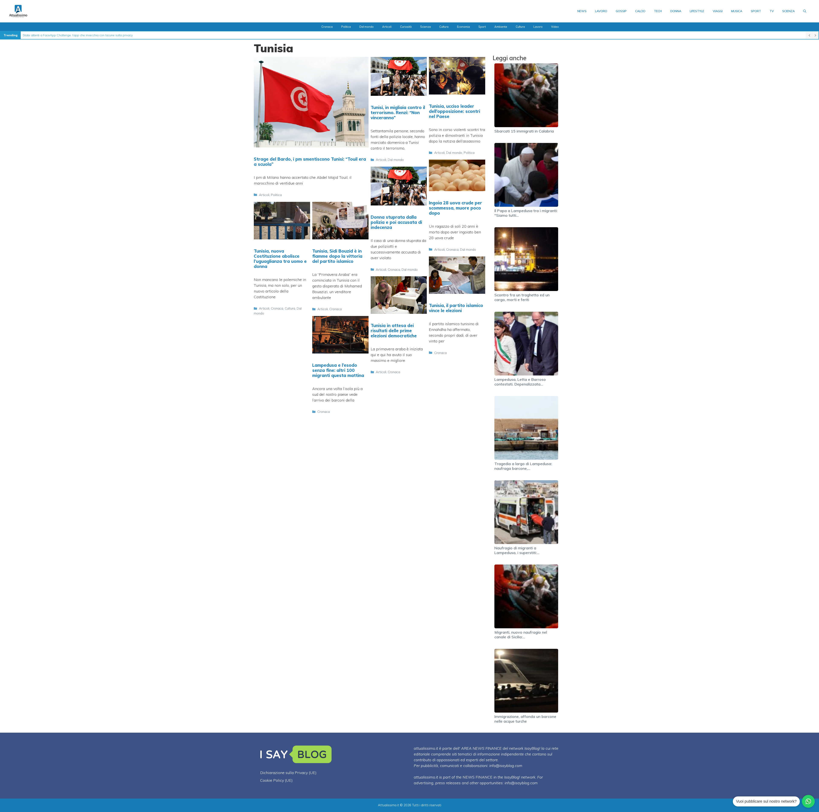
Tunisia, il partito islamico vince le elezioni (456, 308)
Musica (736, 11)
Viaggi (718, 11)
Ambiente (500, 26)
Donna (675, 11)
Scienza (788, 11)
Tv (772, 11)
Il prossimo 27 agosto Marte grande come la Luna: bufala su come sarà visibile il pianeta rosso (89, 35)
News (582, 11)
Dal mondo (366, 26)
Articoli (387, 26)
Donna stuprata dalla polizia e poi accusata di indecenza (396, 222)
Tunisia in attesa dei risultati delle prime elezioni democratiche (394, 330)
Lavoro (601, 11)
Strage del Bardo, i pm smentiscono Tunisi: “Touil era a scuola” (310, 161)
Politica (346, 26)
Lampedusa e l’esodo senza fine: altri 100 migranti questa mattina (338, 370)
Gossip (621, 11)
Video (555, 26)
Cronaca (327, 26)
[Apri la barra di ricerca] (804, 11)
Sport (756, 11)
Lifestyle (697, 11)
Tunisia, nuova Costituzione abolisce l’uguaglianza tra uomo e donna (280, 258)
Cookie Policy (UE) (276, 780)
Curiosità (406, 26)
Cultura (444, 26)
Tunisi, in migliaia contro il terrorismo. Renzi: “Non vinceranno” (398, 112)
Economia (463, 26)
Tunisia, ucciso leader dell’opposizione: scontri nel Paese (454, 111)
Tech (658, 11)
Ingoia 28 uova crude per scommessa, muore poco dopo (455, 208)
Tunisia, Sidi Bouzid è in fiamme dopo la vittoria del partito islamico (337, 256)
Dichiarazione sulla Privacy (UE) (288, 772)
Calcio (640, 11)
